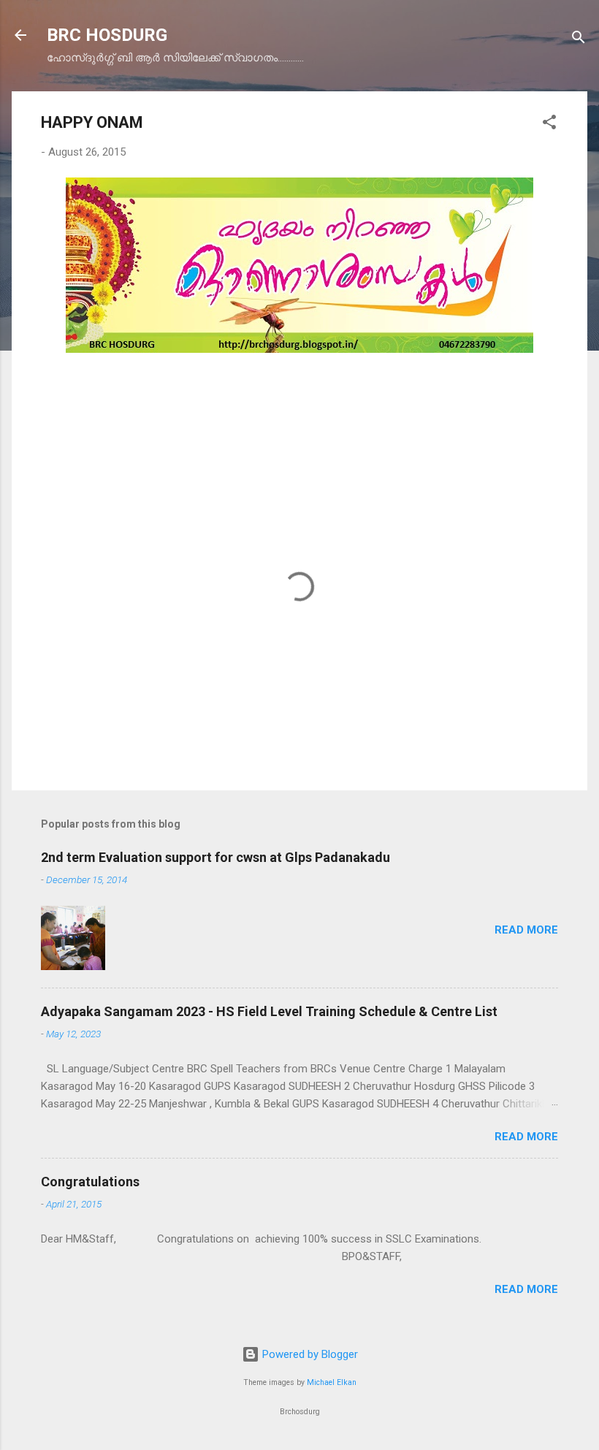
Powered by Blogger (308, 1354)
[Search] (578, 40)
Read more (526, 929)
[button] (549, 124)
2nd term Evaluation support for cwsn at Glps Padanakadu (215, 857)
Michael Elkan (331, 1382)
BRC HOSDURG (107, 35)
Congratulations (90, 1181)
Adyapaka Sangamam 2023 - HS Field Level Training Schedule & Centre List (269, 1011)
